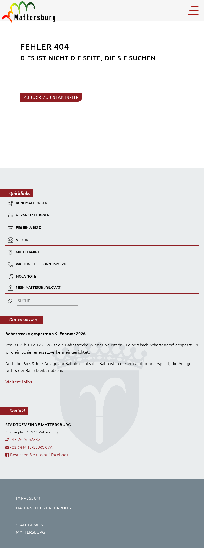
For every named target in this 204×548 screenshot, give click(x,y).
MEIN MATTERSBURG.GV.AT (38, 287)
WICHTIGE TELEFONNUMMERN (41, 264)
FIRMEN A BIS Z (28, 227)
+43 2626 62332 (25, 439)
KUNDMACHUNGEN (32, 203)
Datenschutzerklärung (43, 507)
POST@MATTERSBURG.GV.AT (32, 447)
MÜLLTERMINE (28, 252)
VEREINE (23, 239)
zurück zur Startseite (51, 97)
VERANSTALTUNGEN (33, 215)
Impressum (28, 497)
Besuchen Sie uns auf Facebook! (39, 454)
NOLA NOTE (26, 276)
